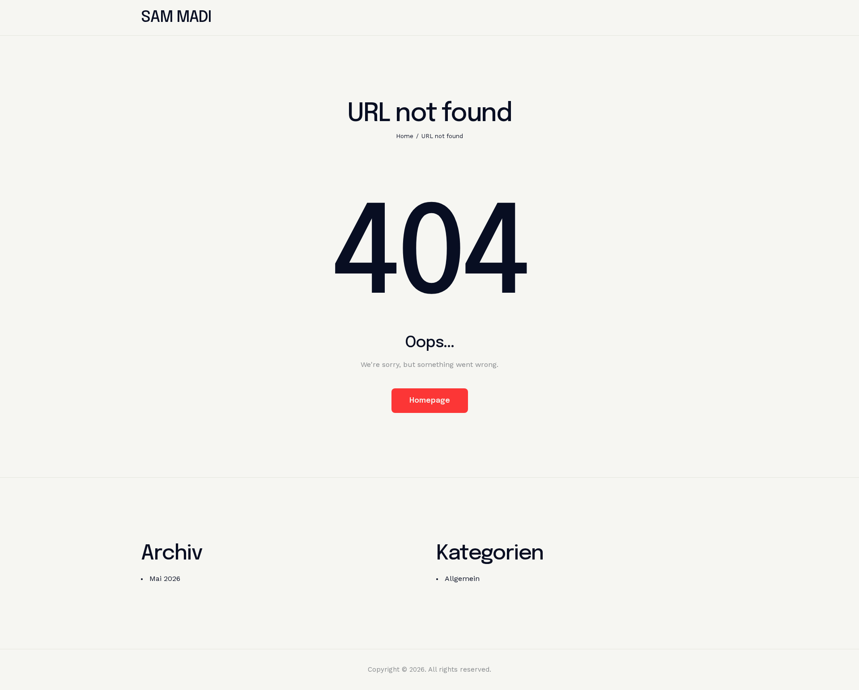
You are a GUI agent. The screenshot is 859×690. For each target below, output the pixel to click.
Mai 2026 (164, 578)
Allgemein (462, 578)
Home (404, 136)
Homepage (429, 400)
